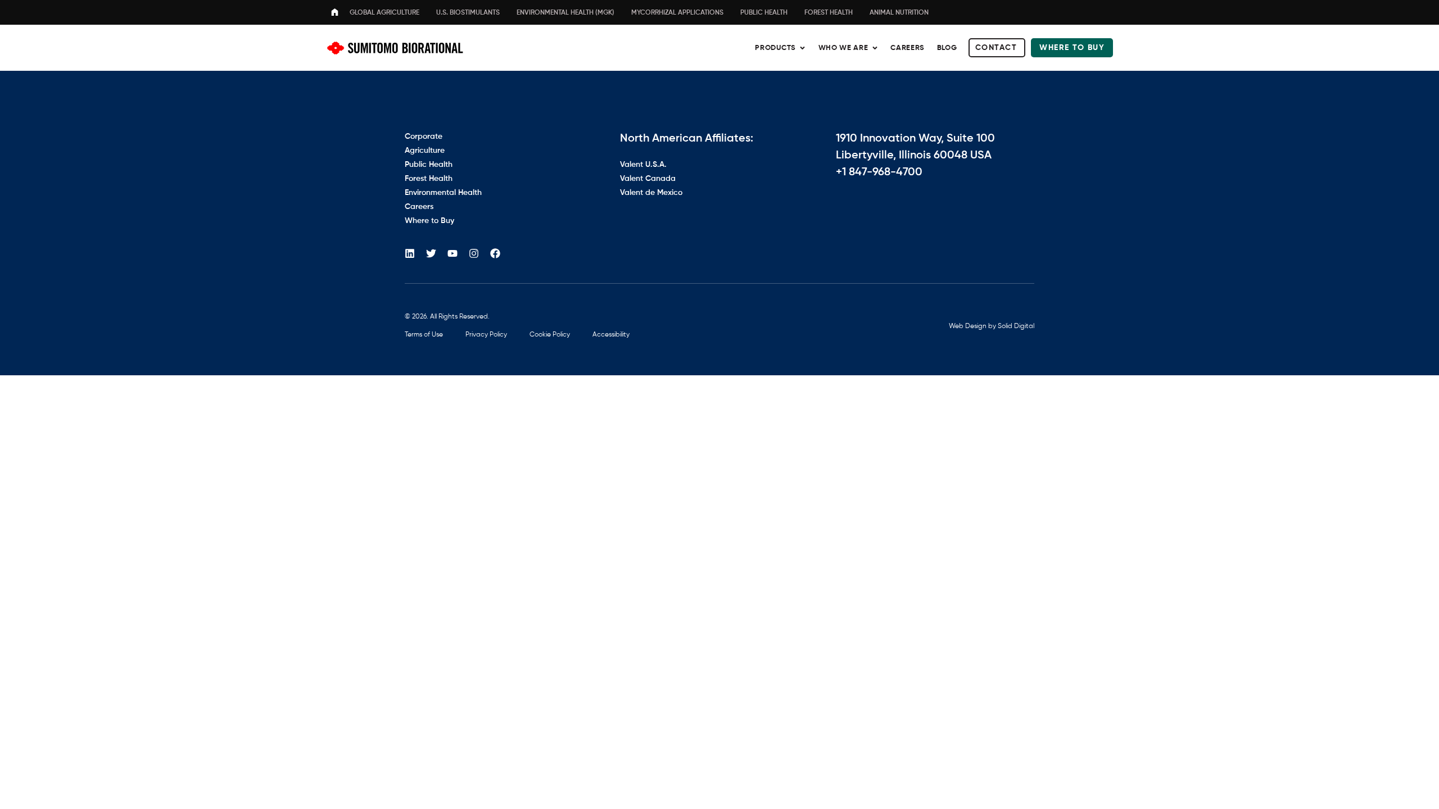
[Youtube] (452, 253)
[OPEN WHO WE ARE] (875, 48)
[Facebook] (495, 253)
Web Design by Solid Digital (991, 326)
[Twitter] (431, 253)
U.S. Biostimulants (468, 13)
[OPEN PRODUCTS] (802, 48)
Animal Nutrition (899, 13)
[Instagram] (474, 253)
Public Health (764, 13)
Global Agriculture (384, 13)
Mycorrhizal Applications (677, 13)
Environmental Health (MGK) (565, 13)
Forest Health (828, 13)
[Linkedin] (410, 253)
